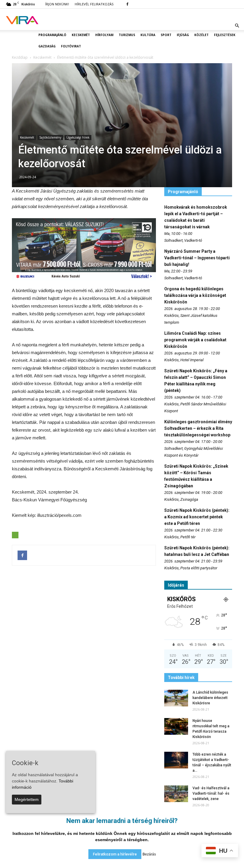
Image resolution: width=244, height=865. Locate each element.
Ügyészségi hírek (78, 137)
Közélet (201, 35)
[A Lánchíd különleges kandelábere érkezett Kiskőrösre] (176, 698)
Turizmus (127, 35)
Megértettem (27, 799)
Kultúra (147, 35)
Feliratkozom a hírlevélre (115, 854)
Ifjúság (183, 35)
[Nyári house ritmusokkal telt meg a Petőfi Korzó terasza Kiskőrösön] (176, 726)
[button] (237, 25)
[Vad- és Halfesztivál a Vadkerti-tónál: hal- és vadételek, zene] (176, 793)
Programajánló (52, 35)
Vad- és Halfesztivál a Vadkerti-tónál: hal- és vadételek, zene (211, 793)
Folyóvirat (71, 46)
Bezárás (149, 854)
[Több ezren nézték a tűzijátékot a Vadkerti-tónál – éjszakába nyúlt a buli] (176, 760)
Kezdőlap (20, 57)
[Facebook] (127, 4)
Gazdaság (47, 46)
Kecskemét (81, 35)
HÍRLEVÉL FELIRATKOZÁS (94, 4)
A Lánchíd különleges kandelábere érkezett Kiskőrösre (210, 697)
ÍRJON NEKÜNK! (57, 4)
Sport (166, 35)
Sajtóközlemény (50, 137)
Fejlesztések (224, 35)
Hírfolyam (104, 35)
